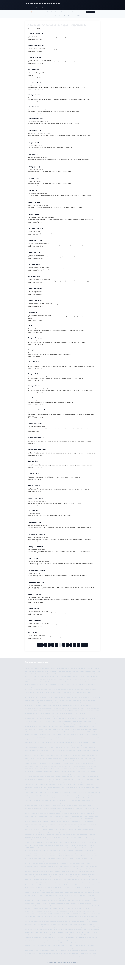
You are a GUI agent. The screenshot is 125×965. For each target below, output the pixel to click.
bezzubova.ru (88, 808)
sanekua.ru (58, 858)
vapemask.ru (52, 956)
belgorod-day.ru (43, 747)
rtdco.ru (61, 726)
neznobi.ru (93, 679)
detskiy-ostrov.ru (74, 787)
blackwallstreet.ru (84, 834)
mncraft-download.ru (75, 760)
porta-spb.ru (53, 929)
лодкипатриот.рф (81, 813)
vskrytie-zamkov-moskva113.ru (32, 716)
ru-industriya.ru (87, 745)
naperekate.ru (47, 710)
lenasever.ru (91, 681)
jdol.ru (86, 758)
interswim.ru (28, 913)
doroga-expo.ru (87, 742)
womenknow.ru (77, 882)
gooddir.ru (35, 787)
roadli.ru (34, 737)
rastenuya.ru (28, 671)
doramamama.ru (36, 755)
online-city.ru (71, 948)
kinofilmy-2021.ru (47, 758)
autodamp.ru (28, 739)
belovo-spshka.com (67, 913)
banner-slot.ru (85, 911)
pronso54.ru (85, 681)
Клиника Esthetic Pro (35, 33)
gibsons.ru (60, 895)
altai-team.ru (79, 900)
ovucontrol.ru (65, 745)
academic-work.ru (42, 858)
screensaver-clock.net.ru (56, 792)
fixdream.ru (39, 903)
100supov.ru (67, 940)
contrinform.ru (50, 869)
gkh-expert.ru (87, 916)
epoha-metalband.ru (68, 782)
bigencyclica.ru (94, 776)
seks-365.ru (58, 745)
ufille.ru (32, 668)
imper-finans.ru (72, 829)
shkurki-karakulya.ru (56, 768)
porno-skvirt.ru (28, 679)
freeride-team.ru (54, 671)
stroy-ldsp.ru (67, 847)
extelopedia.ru (48, 779)
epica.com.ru (78, 932)
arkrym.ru (72, 755)
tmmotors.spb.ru (53, 826)
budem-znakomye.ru (79, 673)
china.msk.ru (54, 874)
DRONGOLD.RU (92, 842)
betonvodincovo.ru (61, 900)
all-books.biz (93, 866)
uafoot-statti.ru (73, 695)
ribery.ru (94, 742)
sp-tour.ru (91, 824)
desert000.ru (64, 837)
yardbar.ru (85, 876)
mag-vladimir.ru (78, 876)
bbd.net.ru (52, 803)
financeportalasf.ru (29, 932)
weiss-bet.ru (35, 753)
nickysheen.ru (81, 861)
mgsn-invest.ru (67, 879)
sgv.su (40, 787)
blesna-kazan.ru (38, 808)
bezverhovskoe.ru (71, 818)
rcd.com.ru (87, 853)
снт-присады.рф (39, 934)
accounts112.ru (36, 689)
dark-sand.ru (36, 697)
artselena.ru (67, 895)
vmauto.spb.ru (28, 869)
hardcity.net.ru (88, 832)
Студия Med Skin (34, 215)
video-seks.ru (71, 713)
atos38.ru (87, 921)
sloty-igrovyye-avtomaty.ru (76, 745)
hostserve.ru (69, 679)
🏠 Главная (33, 12)
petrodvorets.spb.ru (51, 863)
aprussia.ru (64, 924)
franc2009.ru (40, 916)
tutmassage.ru (75, 768)
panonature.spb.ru (71, 900)
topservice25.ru (40, 834)
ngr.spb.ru (76, 782)
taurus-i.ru (66, 903)
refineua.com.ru (74, 845)
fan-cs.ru (97, 824)
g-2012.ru (27, 692)
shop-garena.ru (71, 687)
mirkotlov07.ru (36, 855)
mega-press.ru (81, 668)
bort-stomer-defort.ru (42, 895)
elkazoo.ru (64, 916)
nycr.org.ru (43, 837)
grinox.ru (50, 816)
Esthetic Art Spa (34, 252)
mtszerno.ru (53, 850)
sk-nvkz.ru (84, 842)
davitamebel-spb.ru (77, 805)
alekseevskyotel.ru (57, 905)
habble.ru (33, 681)
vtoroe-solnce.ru (73, 861)
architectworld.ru (38, 921)
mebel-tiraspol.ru (85, 866)
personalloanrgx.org (92, 898)
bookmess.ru (59, 845)
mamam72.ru (28, 948)
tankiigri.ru (89, 887)
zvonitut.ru (58, 760)
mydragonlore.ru (38, 908)
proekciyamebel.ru (62, 829)
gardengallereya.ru (75, 821)
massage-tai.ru (45, 760)
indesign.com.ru (28, 879)
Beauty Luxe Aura (34, 350)
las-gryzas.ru (54, 887)
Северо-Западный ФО (56, 12)
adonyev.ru (89, 676)
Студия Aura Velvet (35, 423)
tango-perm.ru (28, 787)
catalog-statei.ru (82, 837)
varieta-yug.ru (91, 692)
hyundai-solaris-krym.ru (38, 940)
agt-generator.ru (29, 942)
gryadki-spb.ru (61, 945)
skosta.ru (55, 847)
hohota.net (78, 800)
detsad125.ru (43, 813)
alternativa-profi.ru (68, 892)
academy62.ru (66, 821)
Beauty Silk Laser (34, 386)
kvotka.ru (49, 774)
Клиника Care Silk (34, 203)
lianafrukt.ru (65, 858)
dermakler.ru (77, 892)
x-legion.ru (55, 697)
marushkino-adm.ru (29, 911)
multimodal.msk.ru (86, 789)
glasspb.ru (84, 684)
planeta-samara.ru (41, 737)
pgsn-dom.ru (66, 905)
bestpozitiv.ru (59, 903)
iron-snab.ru (55, 774)
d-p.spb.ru (53, 805)
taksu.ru (73, 747)
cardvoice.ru (69, 739)
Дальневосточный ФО (50, 15)
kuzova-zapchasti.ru (59, 832)
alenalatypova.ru (55, 927)
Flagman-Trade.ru (57, 913)
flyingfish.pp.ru (28, 853)
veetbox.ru (53, 668)
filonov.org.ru (35, 871)
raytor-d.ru (40, 695)
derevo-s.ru (43, 869)
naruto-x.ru (58, 731)
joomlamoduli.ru (33, 858)
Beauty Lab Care (34, 95)
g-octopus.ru (34, 731)
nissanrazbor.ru (63, 948)
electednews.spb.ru (68, 887)
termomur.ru (77, 753)
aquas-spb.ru (50, 861)
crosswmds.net (48, 913)
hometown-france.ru (48, 687)
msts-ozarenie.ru (66, 816)
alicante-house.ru (87, 879)
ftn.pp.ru (34, 832)
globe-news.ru (35, 927)
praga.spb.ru (90, 768)
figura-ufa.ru (53, 882)
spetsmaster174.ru (29, 840)
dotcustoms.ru (84, 737)
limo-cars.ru (53, 924)
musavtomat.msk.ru (72, 826)
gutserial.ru (58, 869)
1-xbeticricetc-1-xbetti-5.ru (60, 687)
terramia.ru (59, 821)
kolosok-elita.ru (50, 776)
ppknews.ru (37, 829)
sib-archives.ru (62, 697)
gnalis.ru (33, 687)
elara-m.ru (50, 766)
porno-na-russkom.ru (78, 679)
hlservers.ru (77, 927)
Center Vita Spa (33, 155)
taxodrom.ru (74, 832)
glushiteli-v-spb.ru (70, 850)
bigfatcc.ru (27, 681)
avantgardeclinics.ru (30, 861)
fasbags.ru (93, 700)
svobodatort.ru (87, 900)
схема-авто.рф (49, 797)
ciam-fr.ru (67, 668)
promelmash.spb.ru (66, 871)
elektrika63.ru (79, 929)
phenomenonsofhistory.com (31, 884)
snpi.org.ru (73, 779)
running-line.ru (81, 779)
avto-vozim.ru (65, 771)
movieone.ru (95, 731)
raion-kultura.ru (28, 905)
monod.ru (73, 869)
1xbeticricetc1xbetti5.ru (62, 695)
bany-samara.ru (47, 879)
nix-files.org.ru (28, 789)
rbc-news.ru (95, 676)
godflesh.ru (95, 760)
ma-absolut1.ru (42, 734)
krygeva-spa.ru (89, 779)
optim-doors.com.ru (30, 837)
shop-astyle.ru (36, 869)
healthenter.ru (93, 755)
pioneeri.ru (36, 768)
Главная (26, 7)
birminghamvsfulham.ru (92, 766)
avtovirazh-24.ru (71, 863)
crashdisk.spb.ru (45, 924)
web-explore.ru (95, 668)
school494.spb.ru (50, 782)
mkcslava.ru (65, 766)
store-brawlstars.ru (95, 697)
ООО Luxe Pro (33, 559)
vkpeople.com (42, 866)
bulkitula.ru (39, 687)
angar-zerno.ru (53, 908)
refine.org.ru (79, 869)
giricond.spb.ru (42, 905)
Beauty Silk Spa (33, 608)
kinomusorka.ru (57, 766)
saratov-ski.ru (36, 929)
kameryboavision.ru (55, 795)
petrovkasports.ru (52, 742)
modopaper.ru (76, 739)
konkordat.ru (87, 929)
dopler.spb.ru (91, 816)
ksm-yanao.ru (28, 927)
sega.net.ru (92, 882)
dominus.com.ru (29, 890)
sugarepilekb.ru (43, 816)
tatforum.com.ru (59, 892)
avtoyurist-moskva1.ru (30, 797)
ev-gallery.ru (93, 689)
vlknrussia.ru (48, 713)
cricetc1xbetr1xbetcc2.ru (31, 695)
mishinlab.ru (87, 679)
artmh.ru (74, 908)
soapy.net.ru (37, 924)
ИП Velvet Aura (33, 326)
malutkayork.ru (81, 784)
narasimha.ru (35, 739)
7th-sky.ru (59, 956)
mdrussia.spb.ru (66, 869)
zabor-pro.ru (28, 832)
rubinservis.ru (28, 937)
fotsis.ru (85, 805)
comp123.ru (79, 747)
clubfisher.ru (84, 753)
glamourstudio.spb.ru (89, 871)
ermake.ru (54, 945)
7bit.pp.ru (84, 792)
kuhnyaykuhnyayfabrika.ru (45, 718)
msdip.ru (82, 758)
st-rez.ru (82, 921)
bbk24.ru (61, 942)
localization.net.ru (88, 850)
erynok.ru (51, 763)
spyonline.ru (45, 800)
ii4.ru (61, 834)
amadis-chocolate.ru (45, 768)
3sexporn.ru (48, 703)
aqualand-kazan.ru (95, 913)
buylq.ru (44, 861)
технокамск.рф (43, 871)
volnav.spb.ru (66, 792)
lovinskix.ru (27, 684)
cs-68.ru (98, 710)
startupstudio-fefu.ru (69, 763)
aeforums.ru (72, 789)
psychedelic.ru (77, 911)
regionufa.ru (28, 753)
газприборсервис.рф (36, 876)
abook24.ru (27, 956)
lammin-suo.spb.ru (57, 779)
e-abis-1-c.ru (70, 697)
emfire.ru (27, 676)
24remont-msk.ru (75, 940)
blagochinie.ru (73, 903)
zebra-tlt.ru (35, 763)
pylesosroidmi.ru (59, 884)
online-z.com (89, 800)
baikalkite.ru (61, 929)
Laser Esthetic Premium (36, 535)
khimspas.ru (96, 892)
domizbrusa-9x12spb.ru (50, 729)
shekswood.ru (53, 876)
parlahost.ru (88, 948)
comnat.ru (73, 792)
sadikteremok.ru (76, 950)
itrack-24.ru (62, 671)
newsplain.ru (62, 739)
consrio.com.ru (65, 776)
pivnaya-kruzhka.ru (37, 758)
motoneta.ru (68, 908)
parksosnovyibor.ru (80, 948)
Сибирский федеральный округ (36, 7)
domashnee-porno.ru (37, 750)
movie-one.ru (95, 729)
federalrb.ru (49, 905)
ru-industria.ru (28, 763)
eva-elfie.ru (46, 750)
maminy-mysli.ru (51, 866)
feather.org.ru (77, 887)
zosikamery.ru (52, 800)
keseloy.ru (27, 876)
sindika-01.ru (43, 697)
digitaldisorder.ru (29, 924)
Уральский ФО (80, 12)
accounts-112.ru (41, 692)
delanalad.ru (82, 734)
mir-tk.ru (42, 713)
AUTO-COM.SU (70, 800)
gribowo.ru (27, 687)
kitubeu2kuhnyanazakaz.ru (36, 710)
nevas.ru (56, 948)
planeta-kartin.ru (29, 950)
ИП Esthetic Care (34, 107)
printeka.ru (75, 890)
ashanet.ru (69, 737)
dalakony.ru (97, 818)
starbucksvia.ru (40, 681)
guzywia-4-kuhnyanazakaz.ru (32, 713)
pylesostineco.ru (57, 816)
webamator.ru (34, 734)
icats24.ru (27, 903)
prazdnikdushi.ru (46, 668)
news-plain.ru (66, 734)
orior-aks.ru (27, 811)
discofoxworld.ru (52, 684)
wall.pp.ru (51, 884)
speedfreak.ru (57, 916)
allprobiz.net (61, 934)
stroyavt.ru (92, 771)
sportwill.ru (35, 953)
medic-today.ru (66, 747)
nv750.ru (51, 739)
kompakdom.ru (76, 945)
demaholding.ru (60, 729)
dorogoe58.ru (40, 832)
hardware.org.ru (40, 797)
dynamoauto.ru (35, 811)
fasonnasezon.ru (81, 905)
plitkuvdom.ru (37, 950)
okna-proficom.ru (43, 763)
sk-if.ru (26, 858)
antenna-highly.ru (39, 700)
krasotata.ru (38, 668)
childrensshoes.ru (84, 847)
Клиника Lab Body (34, 473)
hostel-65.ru (62, 679)
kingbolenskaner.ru (63, 811)
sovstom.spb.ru (95, 929)
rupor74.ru (37, 919)
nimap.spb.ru (53, 921)
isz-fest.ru (41, 792)
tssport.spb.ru (66, 834)
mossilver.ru (46, 808)
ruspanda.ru (65, 956)
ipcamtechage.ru (48, 847)
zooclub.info (28, 871)
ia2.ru (26, 776)
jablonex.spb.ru (51, 845)
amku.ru (60, 887)
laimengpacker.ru (49, 832)
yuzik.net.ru (65, 919)
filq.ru (98, 927)
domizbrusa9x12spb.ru (94, 737)
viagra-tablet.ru (86, 700)
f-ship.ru (41, 784)
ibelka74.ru (94, 879)
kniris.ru (36, 866)
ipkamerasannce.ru (77, 879)
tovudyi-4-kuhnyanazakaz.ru (67, 705)
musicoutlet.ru (46, 874)
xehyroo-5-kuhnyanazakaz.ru (87, 710)
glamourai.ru (85, 829)
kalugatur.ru (91, 792)
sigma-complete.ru (50, 842)
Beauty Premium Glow (36, 437)
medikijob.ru (28, 821)
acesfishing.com (75, 921)
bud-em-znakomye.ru (39, 673)
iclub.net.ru (27, 816)
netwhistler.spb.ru (93, 884)
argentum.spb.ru (29, 898)
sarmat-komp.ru (29, 768)
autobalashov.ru (29, 766)
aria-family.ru (28, 737)
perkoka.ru (88, 729)
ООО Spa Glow (33, 461)
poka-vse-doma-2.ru (46, 689)
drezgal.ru (97, 905)
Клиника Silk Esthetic (35, 499)
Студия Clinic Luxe (35, 143)
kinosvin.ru (66, 784)
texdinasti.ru (55, 953)
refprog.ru (56, 911)
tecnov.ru (48, 953)
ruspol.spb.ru (53, 840)
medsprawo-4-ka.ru (30, 705)
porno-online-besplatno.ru (63, 742)
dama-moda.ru (68, 842)
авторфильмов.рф (83, 953)
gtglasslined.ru (55, 834)
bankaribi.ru (78, 713)
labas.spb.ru (52, 903)
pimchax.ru (87, 708)
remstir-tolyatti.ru (74, 758)
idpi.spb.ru (70, 911)
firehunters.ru (91, 684)
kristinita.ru (78, 755)
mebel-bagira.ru (94, 921)
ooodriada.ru (58, 871)
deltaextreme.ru (28, 855)
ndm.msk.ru (36, 818)
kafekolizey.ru (90, 813)
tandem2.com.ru (69, 927)
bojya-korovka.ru (29, 921)
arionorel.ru (59, 866)
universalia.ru (55, 753)
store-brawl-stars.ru (89, 695)
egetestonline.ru (86, 932)
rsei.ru (53, 879)
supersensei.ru (28, 940)
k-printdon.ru (80, 903)
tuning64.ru (46, 908)
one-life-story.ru (96, 687)
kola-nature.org (28, 874)
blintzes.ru (44, 937)
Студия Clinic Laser (35, 300)
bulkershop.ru (77, 942)
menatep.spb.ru (58, 890)
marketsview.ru (58, 919)
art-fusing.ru (60, 855)
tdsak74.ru (35, 774)
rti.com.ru (83, 821)
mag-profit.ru (60, 853)
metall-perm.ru (28, 818)
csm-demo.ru (49, 692)
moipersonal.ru (43, 948)
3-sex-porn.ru (61, 700)
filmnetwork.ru (53, 784)
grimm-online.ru (68, 874)
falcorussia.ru (28, 771)
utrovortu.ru (36, 766)
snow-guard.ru (39, 729)
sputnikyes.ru (55, 789)
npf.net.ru (79, 792)
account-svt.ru (84, 940)
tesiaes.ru (97, 792)
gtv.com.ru (71, 932)
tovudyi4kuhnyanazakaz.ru (57, 716)
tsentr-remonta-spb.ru (70, 929)
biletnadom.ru (73, 708)
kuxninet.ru (84, 945)
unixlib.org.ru (50, 890)
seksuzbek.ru (48, 676)
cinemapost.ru (60, 668)
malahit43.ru (91, 945)
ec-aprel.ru (46, 932)
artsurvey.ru (84, 892)
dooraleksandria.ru (29, 700)
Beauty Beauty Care (35, 240)
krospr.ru (35, 679)
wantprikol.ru (92, 953)
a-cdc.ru (47, 673)
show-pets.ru (34, 684)
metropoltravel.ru (67, 750)
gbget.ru (90, 739)
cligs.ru (72, 884)
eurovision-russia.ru (36, 671)
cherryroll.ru (85, 942)
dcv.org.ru (90, 837)
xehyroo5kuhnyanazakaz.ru (31, 708)
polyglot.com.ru (95, 811)
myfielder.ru (53, 932)
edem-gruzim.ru (73, 919)
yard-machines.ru (72, 924)
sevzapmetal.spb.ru (90, 840)
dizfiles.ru (87, 734)
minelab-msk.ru (75, 703)
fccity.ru (81, 871)
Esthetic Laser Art (34, 131)
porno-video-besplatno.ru (47, 745)
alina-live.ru (59, 882)
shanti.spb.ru (50, 919)
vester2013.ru (67, 953)
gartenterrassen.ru (67, 890)
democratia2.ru (28, 845)
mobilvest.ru (46, 803)
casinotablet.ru (47, 753)
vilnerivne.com (58, 861)
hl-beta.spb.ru (41, 782)
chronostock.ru (35, 956)
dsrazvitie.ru (81, 832)
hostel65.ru (74, 684)
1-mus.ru (55, 700)
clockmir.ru (88, 861)
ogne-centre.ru (84, 927)
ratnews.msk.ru (94, 855)
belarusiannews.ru (67, 882)
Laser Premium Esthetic (36, 571)
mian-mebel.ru (35, 948)
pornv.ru (98, 671)
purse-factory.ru (77, 700)
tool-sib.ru (76, 824)
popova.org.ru (85, 884)
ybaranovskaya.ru (29, 829)
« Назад (40, 645)
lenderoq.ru (53, 808)
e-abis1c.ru (80, 695)
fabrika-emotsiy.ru (75, 795)
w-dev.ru (36, 784)
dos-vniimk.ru (85, 882)
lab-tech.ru (60, 932)
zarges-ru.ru (79, 763)
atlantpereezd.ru (29, 673)
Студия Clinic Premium (36, 45)
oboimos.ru (92, 834)
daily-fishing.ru (61, 850)
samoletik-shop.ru (44, 956)
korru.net (32, 779)
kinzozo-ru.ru (42, 774)
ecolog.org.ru (82, 768)
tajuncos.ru (44, 742)
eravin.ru (66, 932)
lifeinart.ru (45, 903)
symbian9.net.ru (37, 826)
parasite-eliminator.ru (40, 842)
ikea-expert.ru (51, 937)
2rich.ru (56, 679)
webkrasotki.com (57, 787)
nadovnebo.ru (68, 934)
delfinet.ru (47, 681)
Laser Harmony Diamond (37, 449)
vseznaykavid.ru (73, 956)
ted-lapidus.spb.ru (29, 842)
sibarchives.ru (42, 731)
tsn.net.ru (41, 913)
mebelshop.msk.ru (60, 803)
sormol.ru (51, 679)
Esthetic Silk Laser (34, 620)
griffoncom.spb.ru (65, 795)
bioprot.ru (93, 853)
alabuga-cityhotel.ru (90, 671)
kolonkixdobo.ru (49, 916)
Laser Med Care (33, 179)
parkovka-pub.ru (92, 890)
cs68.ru (54, 713)
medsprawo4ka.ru (87, 705)
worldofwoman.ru (55, 755)
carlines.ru (49, 811)
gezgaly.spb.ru (79, 916)
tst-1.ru (74, 689)
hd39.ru (82, 853)
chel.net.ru (96, 779)
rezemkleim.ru (36, 760)
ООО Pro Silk (32, 191)
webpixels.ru (35, 863)
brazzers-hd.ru (95, 708)
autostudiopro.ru (80, 671)
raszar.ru (84, 713)
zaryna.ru (41, 753)
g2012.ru (69, 689)
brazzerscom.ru (78, 705)
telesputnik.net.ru (43, 884)
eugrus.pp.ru (70, 774)
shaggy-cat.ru (80, 689)
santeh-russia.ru (29, 826)
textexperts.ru (28, 758)
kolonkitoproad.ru (29, 934)
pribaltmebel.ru (45, 950)
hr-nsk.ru (88, 908)
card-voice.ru (92, 726)
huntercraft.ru (95, 861)
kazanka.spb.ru (35, 795)
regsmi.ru (46, 784)
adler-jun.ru (27, 703)
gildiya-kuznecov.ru (45, 795)
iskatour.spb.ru (66, 779)
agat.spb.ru (95, 795)
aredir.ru (90, 892)
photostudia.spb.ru (44, 821)
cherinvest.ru (65, 787)
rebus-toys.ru (67, 703)
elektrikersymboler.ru (46, 789)
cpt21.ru (30, 776)
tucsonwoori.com (79, 858)
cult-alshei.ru (44, 829)
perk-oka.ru (27, 731)
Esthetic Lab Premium (35, 119)
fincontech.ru (41, 703)
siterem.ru (66, 813)
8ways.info (73, 905)
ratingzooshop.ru (44, 818)
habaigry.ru (94, 789)
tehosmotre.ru (83, 692)
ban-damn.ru (69, 700)
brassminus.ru (92, 829)
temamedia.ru (53, 855)
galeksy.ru (33, 903)
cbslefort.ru (67, 855)
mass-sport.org (43, 845)
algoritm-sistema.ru (86, 760)
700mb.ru (46, 882)
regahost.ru (43, 776)
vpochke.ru (46, 921)
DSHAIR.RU (45, 826)
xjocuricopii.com (62, 826)
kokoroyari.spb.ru (29, 808)
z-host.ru (27, 710)
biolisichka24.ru (65, 760)
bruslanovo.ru (59, 813)
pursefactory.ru (65, 731)
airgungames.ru (67, 692)
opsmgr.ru (86, 689)
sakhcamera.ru (73, 771)
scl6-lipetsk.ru (94, 916)
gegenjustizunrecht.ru (88, 763)
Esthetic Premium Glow (36, 583)
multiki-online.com (47, 787)
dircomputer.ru (85, 755)
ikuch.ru (37, 837)
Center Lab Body (34, 264)
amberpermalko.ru (36, 937)
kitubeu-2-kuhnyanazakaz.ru (72, 710)
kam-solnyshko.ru (69, 840)
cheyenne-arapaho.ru (79, 840)
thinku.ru (61, 953)
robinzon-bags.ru (54, 950)
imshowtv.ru (46, 824)
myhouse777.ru (92, 927)
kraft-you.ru (74, 668)
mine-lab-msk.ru (48, 700)
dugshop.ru (34, 782)
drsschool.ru (80, 818)
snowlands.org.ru (75, 847)
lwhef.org (46, 934)
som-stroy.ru (28, 953)
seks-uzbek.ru (55, 676)
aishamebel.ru (37, 942)
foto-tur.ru (52, 750)
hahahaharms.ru (62, 689)
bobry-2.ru (65, 861)
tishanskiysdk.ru (29, 900)
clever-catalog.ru (93, 942)
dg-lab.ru (56, 797)
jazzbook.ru (69, 945)
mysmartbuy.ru (50, 737)
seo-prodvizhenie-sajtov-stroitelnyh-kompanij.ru (76, 726)
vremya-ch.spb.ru (56, 837)
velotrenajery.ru (77, 681)
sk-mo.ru (62, 927)
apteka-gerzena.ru (72, 898)
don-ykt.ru (85, 747)
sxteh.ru (88, 956)
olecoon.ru (75, 676)
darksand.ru (60, 703)
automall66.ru (69, 876)
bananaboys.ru (51, 858)
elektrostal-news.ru (55, 673)
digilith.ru (50, 747)
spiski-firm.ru (43, 766)
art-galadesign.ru (29, 805)
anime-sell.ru (91, 874)
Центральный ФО (44, 12)
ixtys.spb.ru (75, 871)
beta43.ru (71, 858)
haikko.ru (27, 792)
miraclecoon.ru (60, 684)
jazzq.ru (78, 863)
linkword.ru (66, 845)
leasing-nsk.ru (75, 853)
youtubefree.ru (94, 734)
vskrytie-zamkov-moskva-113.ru (61, 708)
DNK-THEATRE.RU (29, 847)
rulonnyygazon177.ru (30, 729)
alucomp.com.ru (50, 892)
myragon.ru (53, 821)
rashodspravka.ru (87, 919)
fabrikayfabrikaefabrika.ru (45, 708)
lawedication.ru (76, 913)
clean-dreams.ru (65, 755)
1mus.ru (54, 703)
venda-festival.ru (85, 697)
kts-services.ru (28, 697)
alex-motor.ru (72, 811)
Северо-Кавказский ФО (74, 15)
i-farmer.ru (35, 845)
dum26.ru (46, 840)
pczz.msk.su (42, 863)
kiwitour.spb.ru (92, 876)
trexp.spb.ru (64, 898)
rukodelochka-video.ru (65, 950)
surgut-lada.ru (41, 953)
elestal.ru (60, 681)
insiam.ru (72, 776)
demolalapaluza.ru (57, 758)
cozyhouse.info (28, 882)
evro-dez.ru (27, 734)
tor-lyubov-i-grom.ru (75, 731)
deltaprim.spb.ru (90, 784)
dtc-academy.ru (90, 924)
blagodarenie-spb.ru (47, 705)
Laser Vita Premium (35, 398)
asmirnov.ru (52, 900)
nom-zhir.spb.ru (82, 924)
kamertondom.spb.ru (48, 771)
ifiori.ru (75, 837)
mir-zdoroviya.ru (51, 813)
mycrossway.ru (45, 855)
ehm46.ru (49, 945)
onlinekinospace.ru (58, 763)
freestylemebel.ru (37, 879)
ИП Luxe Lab (32, 632)
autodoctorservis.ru (37, 771)
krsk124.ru (83, 797)
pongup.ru (67, 684)
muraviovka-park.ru (45, 755)
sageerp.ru (67, 832)
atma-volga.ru (37, 900)
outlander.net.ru (76, 874)
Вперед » (84, 645)
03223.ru (27, 668)
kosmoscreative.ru (85, 803)
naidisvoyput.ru (59, 879)
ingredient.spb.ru (81, 895)
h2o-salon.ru (73, 784)
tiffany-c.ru (37, 805)
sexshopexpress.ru (70, 671)
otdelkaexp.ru (38, 803)
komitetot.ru (35, 913)
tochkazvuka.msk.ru (70, 808)
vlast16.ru (27, 779)
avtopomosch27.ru (52, 734)
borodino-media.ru (86, 750)
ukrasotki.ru (41, 676)
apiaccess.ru (52, 818)
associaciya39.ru (78, 774)
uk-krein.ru (85, 869)
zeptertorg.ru (81, 956)
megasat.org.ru (79, 850)
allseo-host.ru (75, 692)
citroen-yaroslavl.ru (85, 855)
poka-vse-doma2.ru (58, 692)
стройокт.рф (28, 863)
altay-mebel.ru (90, 845)
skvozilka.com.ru (83, 890)
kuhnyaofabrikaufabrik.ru (58, 710)
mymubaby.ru (58, 782)
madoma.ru (37, 742)
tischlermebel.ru (61, 876)
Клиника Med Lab (34, 57)
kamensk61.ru (92, 869)
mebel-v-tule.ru (53, 824)
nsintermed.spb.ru (61, 863)
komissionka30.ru (52, 853)
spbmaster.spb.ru (37, 874)
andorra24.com (75, 834)
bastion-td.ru (76, 803)
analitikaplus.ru (37, 800)
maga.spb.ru (84, 874)
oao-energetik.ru (39, 932)
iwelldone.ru (61, 908)
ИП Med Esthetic (34, 362)
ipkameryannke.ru (29, 908)
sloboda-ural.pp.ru (61, 800)
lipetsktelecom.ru (45, 716)
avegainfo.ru (79, 776)
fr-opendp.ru (60, 840)
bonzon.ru (32, 887)
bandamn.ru (34, 703)
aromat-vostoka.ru (29, 803)
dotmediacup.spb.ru (75, 866)
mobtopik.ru (61, 824)
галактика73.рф (61, 805)
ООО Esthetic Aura (34, 485)
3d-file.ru (53, 695)
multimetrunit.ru (84, 824)
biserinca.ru (27, 824)
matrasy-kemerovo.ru (60, 737)
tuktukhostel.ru (88, 903)
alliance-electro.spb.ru (83, 771)
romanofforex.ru (29, 800)
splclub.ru (73, 742)
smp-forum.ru (69, 803)
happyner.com (28, 929)
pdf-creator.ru (95, 787)
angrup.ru (61, 797)
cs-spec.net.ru (82, 845)
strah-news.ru (45, 671)
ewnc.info (47, 792)
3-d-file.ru (54, 689)
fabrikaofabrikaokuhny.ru (91, 716)
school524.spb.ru (85, 913)
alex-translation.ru (88, 858)
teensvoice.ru (92, 747)
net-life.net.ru (57, 771)
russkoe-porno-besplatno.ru (32, 747)
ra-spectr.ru (51, 871)
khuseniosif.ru (66, 866)
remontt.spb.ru (35, 821)
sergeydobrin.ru (60, 808)
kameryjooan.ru (75, 816)
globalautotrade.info (61, 818)
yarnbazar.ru (75, 953)
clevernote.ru (28, 945)
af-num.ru (42, 898)
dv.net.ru (98, 882)
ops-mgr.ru (33, 692)
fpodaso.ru (96, 673)
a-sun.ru (61, 847)
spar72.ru (83, 887)
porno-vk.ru (63, 676)
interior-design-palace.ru (41, 911)
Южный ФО (62, 15)
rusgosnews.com (84, 782)
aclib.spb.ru (44, 853)
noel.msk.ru (38, 861)
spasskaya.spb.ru (29, 866)
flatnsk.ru (55, 811)
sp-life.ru (49, 697)
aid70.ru (97, 816)
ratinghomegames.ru (30, 834)
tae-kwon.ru (58, 776)
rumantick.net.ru (45, 850)
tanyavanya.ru (66, 758)
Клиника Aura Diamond (36, 410)
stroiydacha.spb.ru (45, 927)
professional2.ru (53, 895)
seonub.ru (52, 760)
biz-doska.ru (59, 750)
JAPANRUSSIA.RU (52, 829)
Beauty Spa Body (34, 167)
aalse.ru (67, 729)
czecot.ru (83, 863)
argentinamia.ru (80, 729)
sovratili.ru (69, 676)
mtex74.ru (50, 948)
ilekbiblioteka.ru (53, 934)
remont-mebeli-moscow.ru (66, 753)
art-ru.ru (34, 892)
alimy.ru (83, 800)
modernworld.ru (60, 842)
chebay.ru (67, 921)
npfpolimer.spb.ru (90, 895)
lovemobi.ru (28, 892)
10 (78, 645)
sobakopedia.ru (34, 792)
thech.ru (35, 905)
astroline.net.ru (80, 811)
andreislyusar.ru (50, 731)
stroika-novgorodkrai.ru (30, 916)
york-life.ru (79, 742)
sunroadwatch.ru (75, 855)
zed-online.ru (81, 708)
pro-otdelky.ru (33, 676)
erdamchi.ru (28, 755)
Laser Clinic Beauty (35, 83)
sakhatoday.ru (36, 789)
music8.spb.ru (76, 797)
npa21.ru (49, 837)
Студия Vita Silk (34, 374)
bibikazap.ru (77, 884)
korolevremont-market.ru (67, 673)
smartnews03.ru (43, 684)
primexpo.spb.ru (87, 774)
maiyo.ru (92, 911)
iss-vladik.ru (39, 887)
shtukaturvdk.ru (92, 950)
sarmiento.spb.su (40, 779)
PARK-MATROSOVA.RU (86, 795)
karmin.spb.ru (45, 876)
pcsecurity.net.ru (69, 824)
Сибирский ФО (90, 12)
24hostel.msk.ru (29, 784)
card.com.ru (28, 795)
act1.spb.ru (87, 811)
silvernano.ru (54, 681)
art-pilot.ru (73, 895)
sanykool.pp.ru (42, 890)
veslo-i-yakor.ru (77, 750)
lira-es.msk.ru (63, 911)
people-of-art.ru (80, 808)
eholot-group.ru (77, 842)
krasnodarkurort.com (36, 824)
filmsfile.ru (47, 940)
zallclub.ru (78, 789)
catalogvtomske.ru (29, 919)
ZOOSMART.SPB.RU (88, 818)
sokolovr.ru (92, 758)
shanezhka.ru (84, 950)
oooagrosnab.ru (89, 673)
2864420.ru (38, 705)
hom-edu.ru (36, 898)
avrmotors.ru (94, 803)
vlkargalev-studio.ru (38, 882)
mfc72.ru (80, 919)
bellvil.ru (27, 887)
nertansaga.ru (74, 734)
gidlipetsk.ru (28, 813)
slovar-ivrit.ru (37, 745)
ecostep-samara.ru (45, 805)
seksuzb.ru (67, 716)
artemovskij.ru (83, 816)
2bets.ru (71, 766)
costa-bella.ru (62, 774)
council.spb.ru (73, 813)
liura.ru (79, 684)
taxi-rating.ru (95, 900)
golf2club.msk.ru (64, 789)
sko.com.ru (68, 805)
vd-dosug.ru (82, 676)
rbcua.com (43, 919)
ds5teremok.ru (36, 853)
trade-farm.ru (76, 737)
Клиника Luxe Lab (34, 595)
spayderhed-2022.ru (86, 731)
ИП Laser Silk (33, 511)
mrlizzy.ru (92, 847)
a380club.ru (73, 729)
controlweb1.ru (28, 774)
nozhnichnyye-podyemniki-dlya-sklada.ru (66, 937)
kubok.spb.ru (90, 797)
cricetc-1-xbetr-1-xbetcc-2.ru (83, 687)
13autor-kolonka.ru (43, 679)
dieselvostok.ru (92, 782)
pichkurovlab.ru (58, 747)
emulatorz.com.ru (41, 892)
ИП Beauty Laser (34, 276)
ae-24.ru (91, 940)
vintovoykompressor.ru (80, 766)
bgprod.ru (95, 919)
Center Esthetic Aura (35, 228)
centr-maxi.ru (28, 895)
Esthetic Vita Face (34, 523)
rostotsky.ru (95, 750)
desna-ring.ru (35, 945)
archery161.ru (86, 776)
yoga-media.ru (45, 900)
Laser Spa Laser (33, 312)
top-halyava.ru (28, 689)
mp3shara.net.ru (90, 905)
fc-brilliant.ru (94, 932)
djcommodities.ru (43, 739)
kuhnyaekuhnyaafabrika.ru (31, 718)
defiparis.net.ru (46, 887)
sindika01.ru (77, 697)
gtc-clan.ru (66, 884)
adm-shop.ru (76, 934)
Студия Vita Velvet (35, 338)
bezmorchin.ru (95, 774)
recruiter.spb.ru (68, 797)
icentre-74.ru (68, 853)
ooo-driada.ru (35, 813)
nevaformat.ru (60, 921)
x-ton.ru (56, 739)
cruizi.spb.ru (89, 863)
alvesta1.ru (88, 787)
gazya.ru (59, 924)
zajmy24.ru (56, 705)
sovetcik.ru (89, 826)
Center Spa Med (34, 69)
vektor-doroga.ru (68, 681)
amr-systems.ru (81, 908)
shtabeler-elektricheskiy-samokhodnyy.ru (88, 937)
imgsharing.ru (28, 750)
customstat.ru (71, 916)
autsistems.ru (45, 942)
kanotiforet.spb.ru (66, 768)
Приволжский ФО (69, 12)
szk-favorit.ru (43, 811)
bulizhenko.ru (37, 850)
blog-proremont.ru (68, 942)
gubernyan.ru (48, 834)
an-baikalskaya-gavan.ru (57, 940)
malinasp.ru (60, 784)
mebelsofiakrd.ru (29, 850)
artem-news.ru (90, 821)
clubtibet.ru (95, 808)
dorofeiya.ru (43, 945)
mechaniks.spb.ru (39, 847)
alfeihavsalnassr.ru (29, 742)
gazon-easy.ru (34, 816)
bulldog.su (60, 874)
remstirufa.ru (91, 753)
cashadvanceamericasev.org (53, 898)
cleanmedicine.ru (29, 745)
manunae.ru (84, 739)
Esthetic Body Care (35, 288)
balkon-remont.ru (53, 942)
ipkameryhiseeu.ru (39, 840)
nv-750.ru (59, 734)
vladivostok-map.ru (62, 713)
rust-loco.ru (27, 782)
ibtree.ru (36, 890)
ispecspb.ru (36, 776)
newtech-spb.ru (28, 760)
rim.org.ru (79, 829)
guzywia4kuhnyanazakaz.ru (78, 716)
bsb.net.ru (50, 911)
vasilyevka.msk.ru (82, 898)
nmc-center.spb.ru (44, 929)
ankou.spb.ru (82, 787)
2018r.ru (34, 895)
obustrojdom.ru (81, 826)
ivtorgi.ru (71, 837)
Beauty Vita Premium (35, 547)
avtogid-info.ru (84, 934)
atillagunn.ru (47, 695)
